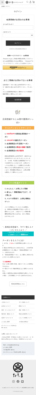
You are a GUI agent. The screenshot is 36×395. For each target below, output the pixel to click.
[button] (18, 67)
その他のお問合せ (23, 321)
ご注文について (5, 302)
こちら (11, 243)
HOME (3, 6)
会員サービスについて (7, 317)
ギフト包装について (24, 302)
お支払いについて (6, 306)
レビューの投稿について (25, 317)
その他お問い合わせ (9, 349)
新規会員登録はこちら (18, 284)
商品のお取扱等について (25, 314)
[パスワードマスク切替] (32, 35)
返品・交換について (24, 310)
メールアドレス (8, 24)
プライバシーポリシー (16, 387)
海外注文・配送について (7, 314)
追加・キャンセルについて (8, 310)
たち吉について (6, 387)
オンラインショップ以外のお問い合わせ (9, 326)
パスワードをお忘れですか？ (18, 48)
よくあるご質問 (5, 321)
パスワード (7, 32)
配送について (22, 306)
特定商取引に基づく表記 (28, 387)
